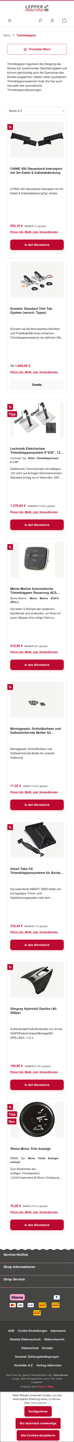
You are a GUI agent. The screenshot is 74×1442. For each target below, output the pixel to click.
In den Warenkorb (37, 245)
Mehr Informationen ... (37, 1403)
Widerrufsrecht (54, 1339)
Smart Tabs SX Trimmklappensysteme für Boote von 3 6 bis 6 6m (35, 871)
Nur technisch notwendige (38, 1423)
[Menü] (10, 20)
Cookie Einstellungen (32, 1331)
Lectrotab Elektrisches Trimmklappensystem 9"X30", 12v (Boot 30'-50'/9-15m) (36, 450)
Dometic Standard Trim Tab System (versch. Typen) (31, 310)
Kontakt (47, 1348)
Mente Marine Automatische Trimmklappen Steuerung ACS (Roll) (33, 591)
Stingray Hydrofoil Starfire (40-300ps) (33, 1011)
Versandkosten (60, 1375)
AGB (11, 1331)
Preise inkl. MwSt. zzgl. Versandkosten (34, 232)
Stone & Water (46, 1386)
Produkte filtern (39, 49)
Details (37, 385)
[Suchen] (40, 20)
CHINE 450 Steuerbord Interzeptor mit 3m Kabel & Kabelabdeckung (36, 171)
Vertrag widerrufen (48, 1365)
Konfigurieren (38, 1411)
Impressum (58, 1331)
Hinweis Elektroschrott (25, 1339)
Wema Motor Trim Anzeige (30, 1149)
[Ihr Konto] (52, 20)
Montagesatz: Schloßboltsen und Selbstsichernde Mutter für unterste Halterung (35, 731)
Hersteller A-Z (23, 1365)
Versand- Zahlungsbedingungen (37, 1356)
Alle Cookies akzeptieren (38, 1435)
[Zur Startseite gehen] (37, 8)
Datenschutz (30, 1348)
